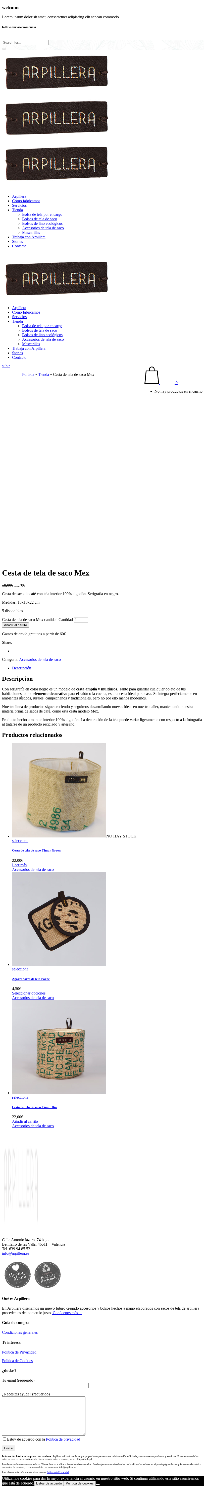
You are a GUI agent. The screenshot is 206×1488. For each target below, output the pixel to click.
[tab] (108, 668)
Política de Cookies (17, 1361)
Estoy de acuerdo (49, 1483)
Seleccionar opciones (28, 993)
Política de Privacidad (19, 1352)
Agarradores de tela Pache (31, 979)
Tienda (43, 374)
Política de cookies (80, 1483)
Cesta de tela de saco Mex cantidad (30, 619)
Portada (28, 374)
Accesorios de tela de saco (40, 659)
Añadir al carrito (15, 625)
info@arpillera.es (15, 1253)
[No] (98, 1484)
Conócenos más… (67, 1313)
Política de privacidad (63, 1439)
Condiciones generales (20, 1332)
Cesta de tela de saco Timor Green (36, 850)
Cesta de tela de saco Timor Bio (34, 1107)
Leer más (19, 865)
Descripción (21, 668)
